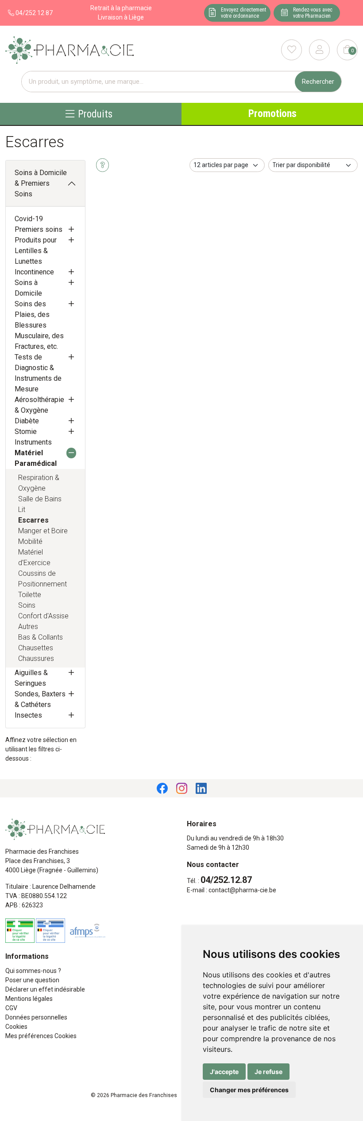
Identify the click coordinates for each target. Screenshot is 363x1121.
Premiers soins (38, 229)
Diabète (27, 421)
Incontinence (34, 272)
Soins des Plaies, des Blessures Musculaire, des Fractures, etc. (39, 325)
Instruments (33, 442)
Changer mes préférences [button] (249, 1090)
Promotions (272, 114)
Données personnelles (36, 1017)
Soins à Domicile (28, 287)
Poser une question (32, 980)
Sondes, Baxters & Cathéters (40, 699)
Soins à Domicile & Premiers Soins (41, 183)
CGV (11, 1008)
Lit (21, 509)
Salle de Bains (40, 499)
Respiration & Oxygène (38, 482)
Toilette (29, 594)
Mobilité (30, 541)
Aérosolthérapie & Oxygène (39, 404)
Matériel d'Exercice (34, 557)
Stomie (26, 431)
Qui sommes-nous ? (33, 970)
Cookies (16, 1026)
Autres (28, 626)
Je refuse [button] (268, 1071)
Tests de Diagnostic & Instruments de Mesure (38, 373)
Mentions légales (29, 998)
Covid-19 (29, 219)
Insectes (28, 715)
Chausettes (35, 648)
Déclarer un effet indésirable (45, 989)
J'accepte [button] (224, 1071)
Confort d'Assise (43, 616)
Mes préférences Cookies (41, 1035)
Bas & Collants (40, 637)
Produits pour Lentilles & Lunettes (36, 251)
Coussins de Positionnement (42, 578)
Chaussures (36, 658)
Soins (26, 605)
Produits (95, 114)
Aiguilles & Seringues (31, 677)
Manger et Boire (43, 531)
